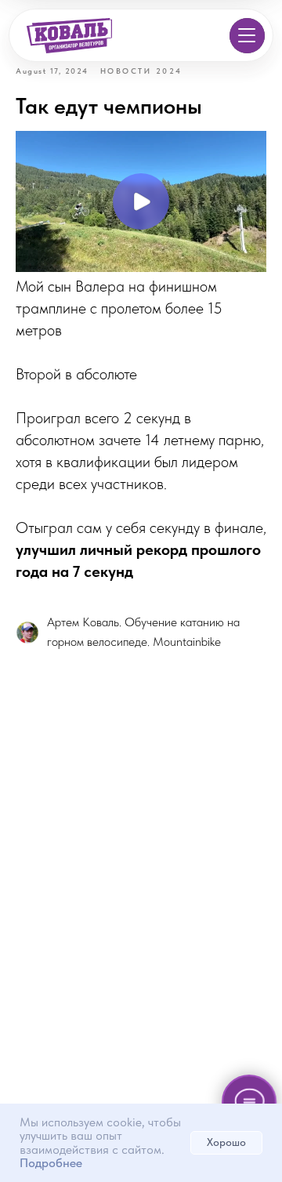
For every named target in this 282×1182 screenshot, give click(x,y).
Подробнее (51, 1162)
